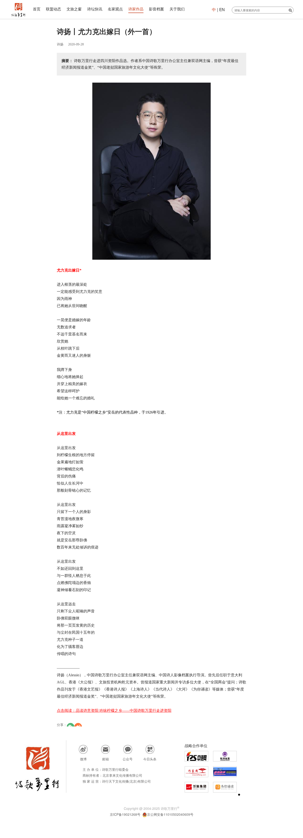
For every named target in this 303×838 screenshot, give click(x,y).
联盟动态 (53, 9)
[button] (239, 795)
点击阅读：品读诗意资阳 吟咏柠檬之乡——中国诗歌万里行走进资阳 (114, 711)
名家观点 (115, 9)
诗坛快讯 (94, 9)
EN (221, 9)
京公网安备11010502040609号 (170, 814)
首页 (36, 9)
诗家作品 (135, 9)
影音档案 (156, 9)
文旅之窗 (74, 9)
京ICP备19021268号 (125, 814)
